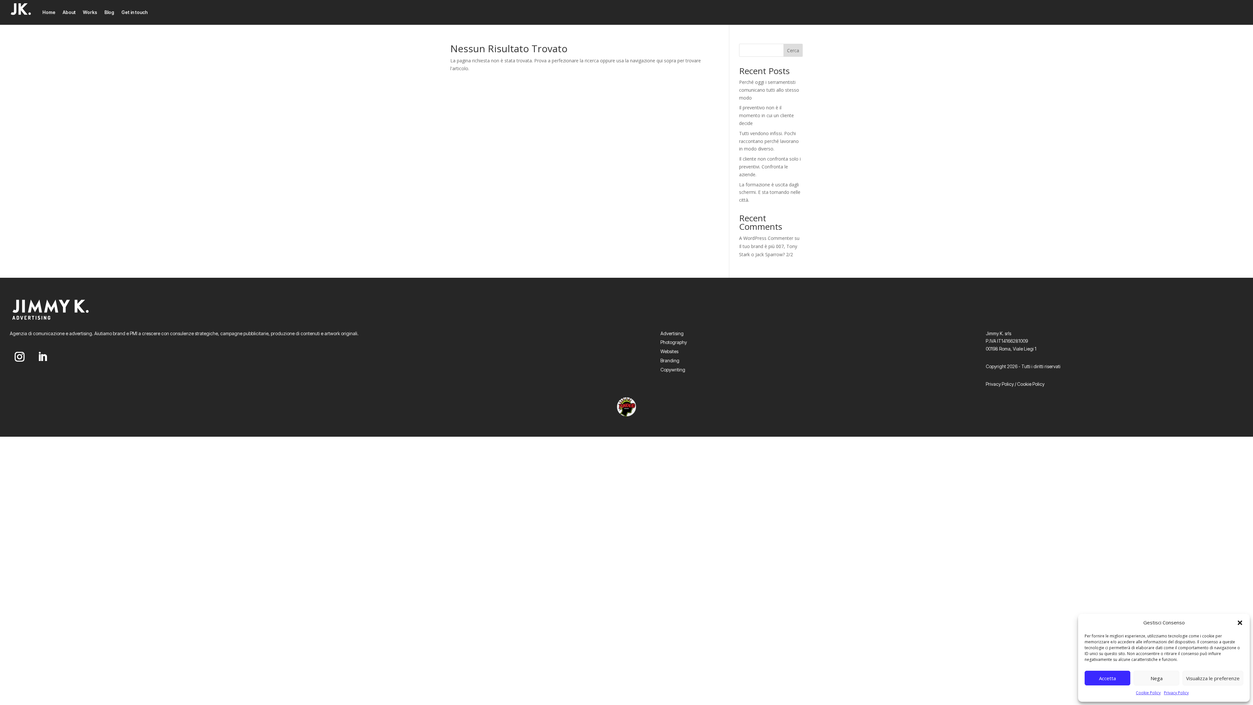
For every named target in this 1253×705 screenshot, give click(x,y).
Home (48, 12)
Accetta (1107, 678)
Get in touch (134, 12)
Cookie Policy (1148, 693)
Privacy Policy (1176, 693)
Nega (1157, 678)
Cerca (793, 50)
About (69, 12)
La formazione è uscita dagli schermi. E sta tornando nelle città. (769, 192)
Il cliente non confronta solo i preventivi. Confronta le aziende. (770, 167)
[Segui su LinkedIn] (42, 357)
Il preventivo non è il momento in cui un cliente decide (766, 115)
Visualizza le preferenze (1213, 678)
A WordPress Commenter (766, 238)
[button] (1240, 622)
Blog (109, 12)
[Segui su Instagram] (19, 357)
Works (90, 12)
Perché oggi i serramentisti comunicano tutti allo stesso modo (769, 90)
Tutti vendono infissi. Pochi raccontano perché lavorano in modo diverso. (769, 141)
